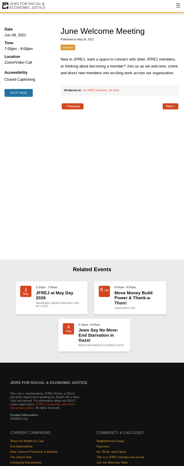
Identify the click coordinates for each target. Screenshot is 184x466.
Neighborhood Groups (110, 441)
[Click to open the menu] (175, 7)
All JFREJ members (95, 90)
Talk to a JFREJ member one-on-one (120, 457)
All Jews (114, 90)
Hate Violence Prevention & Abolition (34, 451)
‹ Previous (72, 106)
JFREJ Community (48, 404)
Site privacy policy (22, 408)
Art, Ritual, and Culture (111, 451)
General (68, 47)
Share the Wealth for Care (27, 441)
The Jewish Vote (21, 457)
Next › (170, 106)
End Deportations (21, 446)
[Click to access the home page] (24, 8)
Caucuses (103, 446)
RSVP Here (18, 93)
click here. (68, 404)
